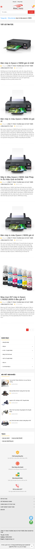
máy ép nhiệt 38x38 (17, 438)
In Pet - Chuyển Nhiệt (7, 350)
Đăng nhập (20, 1)
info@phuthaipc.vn (9, 539)
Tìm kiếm (31, 12)
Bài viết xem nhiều (8, 374)
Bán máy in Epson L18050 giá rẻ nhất (17, 63)
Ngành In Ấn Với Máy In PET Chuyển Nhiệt (19, 400)
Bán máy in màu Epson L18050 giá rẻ (17, 235)
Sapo (25, 546)
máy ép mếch (5, 438)
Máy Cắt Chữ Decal (7, 354)
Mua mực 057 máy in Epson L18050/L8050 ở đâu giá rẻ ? (13, 298)
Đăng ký (14, 1)
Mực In (4, 362)
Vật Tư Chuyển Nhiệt (7, 358)
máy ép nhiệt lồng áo (7, 441)
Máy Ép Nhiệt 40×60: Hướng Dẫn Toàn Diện (20, 391)
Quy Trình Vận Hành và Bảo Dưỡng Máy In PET (20, 420)
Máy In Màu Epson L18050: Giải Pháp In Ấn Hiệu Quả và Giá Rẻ (17, 178)
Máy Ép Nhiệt (6, 342)
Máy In (4, 346)
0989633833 (8, 537)
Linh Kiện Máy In (6, 366)
